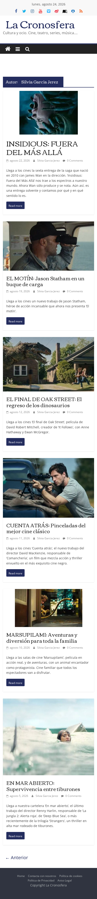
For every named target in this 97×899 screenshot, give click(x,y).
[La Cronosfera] (8, 49)
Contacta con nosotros (42, 876)
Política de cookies (70, 876)
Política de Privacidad (41, 880)
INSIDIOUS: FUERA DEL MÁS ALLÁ (42, 147)
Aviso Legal (65, 880)
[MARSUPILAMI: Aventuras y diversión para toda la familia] (48, 592)
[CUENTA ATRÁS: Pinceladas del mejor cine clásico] (48, 461)
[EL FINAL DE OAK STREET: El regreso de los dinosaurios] (48, 340)
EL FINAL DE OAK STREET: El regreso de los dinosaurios (44, 401)
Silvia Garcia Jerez (48, 160)
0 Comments (74, 160)
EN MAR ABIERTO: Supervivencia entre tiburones (43, 785)
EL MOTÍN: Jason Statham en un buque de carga (45, 281)
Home (21, 876)
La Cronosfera (40, 23)
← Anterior (16, 857)
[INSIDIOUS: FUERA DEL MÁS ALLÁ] (48, 94)
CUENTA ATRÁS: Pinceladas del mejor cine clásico (45, 528)
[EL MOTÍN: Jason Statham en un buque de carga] (48, 225)
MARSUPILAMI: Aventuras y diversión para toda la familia (41, 637)
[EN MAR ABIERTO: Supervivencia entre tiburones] (48, 702)
